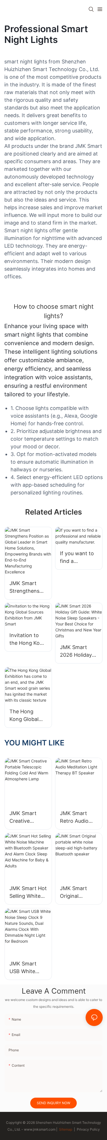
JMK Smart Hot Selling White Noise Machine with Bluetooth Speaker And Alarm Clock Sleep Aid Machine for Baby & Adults (28, 892)
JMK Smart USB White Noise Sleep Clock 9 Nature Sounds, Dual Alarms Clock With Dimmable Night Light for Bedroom (27, 968)
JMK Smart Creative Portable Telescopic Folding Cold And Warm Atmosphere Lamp (24, 817)
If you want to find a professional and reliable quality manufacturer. (77, 557)
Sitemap (65, 1129)
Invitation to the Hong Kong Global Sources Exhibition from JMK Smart (28, 639)
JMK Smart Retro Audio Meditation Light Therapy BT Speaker (77, 817)
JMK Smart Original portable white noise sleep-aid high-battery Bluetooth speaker (78, 892)
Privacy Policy (88, 1129)
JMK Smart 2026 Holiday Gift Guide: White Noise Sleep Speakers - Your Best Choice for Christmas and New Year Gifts (78, 651)
